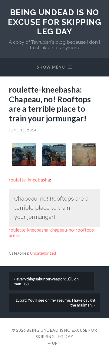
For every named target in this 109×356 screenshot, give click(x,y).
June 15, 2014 (23, 130)
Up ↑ (57, 343)
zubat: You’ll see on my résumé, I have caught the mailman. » (55, 302)
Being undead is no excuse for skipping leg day (54, 22)
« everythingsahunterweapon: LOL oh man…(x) (46, 281)
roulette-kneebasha (29, 179)
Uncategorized (43, 253)
